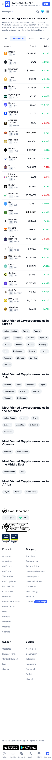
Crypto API (7, 591)
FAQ (4, 664)
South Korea (9, 391)
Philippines (21, 398)
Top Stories (7, 576)
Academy (6, 556)
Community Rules (34, 581)
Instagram (31, 664)
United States (9, 418)
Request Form (8, 654)
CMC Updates (9, 581)
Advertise (7, 561)
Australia (7, 452)
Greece (7, 344)
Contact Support (10, 659)
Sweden (33, 358)
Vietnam (7, 385)
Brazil (35, 418)
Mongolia (8, 398)
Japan (42, 385)
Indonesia (30, 385)
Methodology (32, 591)
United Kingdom (10, 331)
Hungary (42, 344)
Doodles (6, 626)
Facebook (30, 669)
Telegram (30, 659)
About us (30, 556)
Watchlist (6, 621)
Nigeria (17, 492)
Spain (6, 338)
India (19, 385)
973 (13, 12)
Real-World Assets (11, 601)
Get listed (6, 649)
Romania (7, 358)
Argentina (20, 425)
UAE (22, 472)
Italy (6, 351)
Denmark (43, 338)
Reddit (29, 674)
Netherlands (18, 351)
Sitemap (6, 631)
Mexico (24, 418)
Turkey (37, 331)
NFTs (4, 611)
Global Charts (8, 606)
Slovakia (20, 358)
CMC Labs (7, 566)
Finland (19, 344)
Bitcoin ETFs (8, 586)
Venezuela (8, 431)
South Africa (31, 492)
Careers (30, 601)
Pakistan (36, 391)
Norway (32, 351)
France (31, 344)
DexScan (6, 596)
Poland (44, 351)
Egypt (6, 492)
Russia (25, 331)
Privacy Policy (32, 566)
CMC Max (7, 571)
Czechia (30, 338)
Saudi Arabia (9, 472)
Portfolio (6, 616)
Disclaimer (31, 586)
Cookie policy (32, 576)
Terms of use (32, 561)
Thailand (23, 391)
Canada (7, 425)
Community (31, 654)
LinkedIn (30, 679)
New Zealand (22, 452)
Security (30, 596)
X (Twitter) (31, 649)
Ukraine (7, 364)
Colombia (34, 425)
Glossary (6, 669)
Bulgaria (17, 338)
